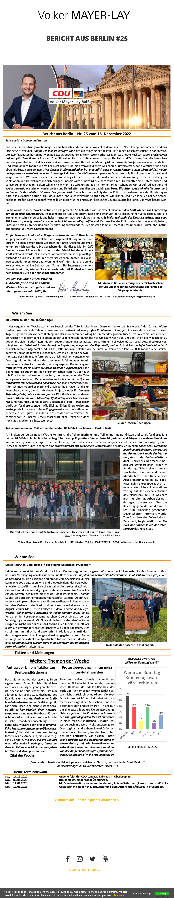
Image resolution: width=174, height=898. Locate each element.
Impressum (96, 869)
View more (118, 895)
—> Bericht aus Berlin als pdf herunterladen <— (87, 800)
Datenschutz (77, 869)
